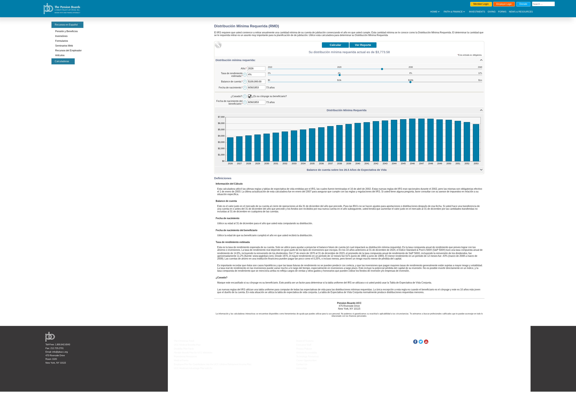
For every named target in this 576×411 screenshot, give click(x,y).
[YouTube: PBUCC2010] (426, 341)
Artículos (59, 55)
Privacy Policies (304, 348)
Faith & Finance (453, 11)
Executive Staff (303, 344)
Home (433, 11)
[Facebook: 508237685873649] (415, 341)
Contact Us (301, 364)
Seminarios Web (64, 45)
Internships (301, 368)
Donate (523, 4)
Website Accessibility (306, 352)
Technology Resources (307, 356)
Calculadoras (62, 61)
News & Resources (521, 11)
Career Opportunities (306, 360)
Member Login (481, 4)
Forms (502, 11)
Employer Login (504, 4)
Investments (477, 11)
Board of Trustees (305, 341)
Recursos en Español (66, 24)
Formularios (61, 41)
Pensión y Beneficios (66, 31)
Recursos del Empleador (68, 50)
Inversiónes (61, 36)
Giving (492, 11)
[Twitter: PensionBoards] (420, 341)
